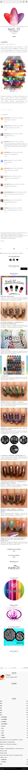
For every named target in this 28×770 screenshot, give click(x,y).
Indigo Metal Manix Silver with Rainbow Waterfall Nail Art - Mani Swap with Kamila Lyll (13, 539)
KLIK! (24, 99)
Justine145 (7, 184)
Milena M (6, 125)
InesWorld (7, 141)
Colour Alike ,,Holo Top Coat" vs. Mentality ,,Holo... (11, 755)
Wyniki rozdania (3, 753)
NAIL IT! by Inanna (12, 768)
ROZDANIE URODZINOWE (7, 296)
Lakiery (1, 746)
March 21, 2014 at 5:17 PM (20, 192)
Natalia (6, 200)
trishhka (6, 133)
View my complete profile (11, 677)
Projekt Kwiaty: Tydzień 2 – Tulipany (12, 402)
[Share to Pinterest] (11, 110)
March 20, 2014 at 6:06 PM (16, 141)
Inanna (8, 675)
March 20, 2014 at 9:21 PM (14, 176)
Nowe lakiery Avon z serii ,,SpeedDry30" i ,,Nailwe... (11, 739)
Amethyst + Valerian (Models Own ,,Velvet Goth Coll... (12, 748)
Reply (6, 121)
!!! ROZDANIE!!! (5, 376)
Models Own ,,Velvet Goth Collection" (8, 744)
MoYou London (5, 350)
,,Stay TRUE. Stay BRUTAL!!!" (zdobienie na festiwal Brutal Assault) (13, 482)
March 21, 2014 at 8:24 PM (15, 200)
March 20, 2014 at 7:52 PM (14, 160)
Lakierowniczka (8, 192)
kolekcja (13, 44)
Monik (5, 176)
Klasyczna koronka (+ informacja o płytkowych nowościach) (12, 323)
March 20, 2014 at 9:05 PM (16, 168)
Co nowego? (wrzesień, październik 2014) (13, 455)
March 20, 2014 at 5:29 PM (16, 133)
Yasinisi (6, 208)
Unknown (6, 117)
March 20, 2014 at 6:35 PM (16, 152)
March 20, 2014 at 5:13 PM (16, 125)
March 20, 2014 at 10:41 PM (17, 184)
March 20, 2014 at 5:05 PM (16, 117)
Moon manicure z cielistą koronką (7, 742)
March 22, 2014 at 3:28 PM (15, 208)
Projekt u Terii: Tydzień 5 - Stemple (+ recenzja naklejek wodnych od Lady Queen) (12, 510)
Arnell (6, 160)
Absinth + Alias (3, 757)
